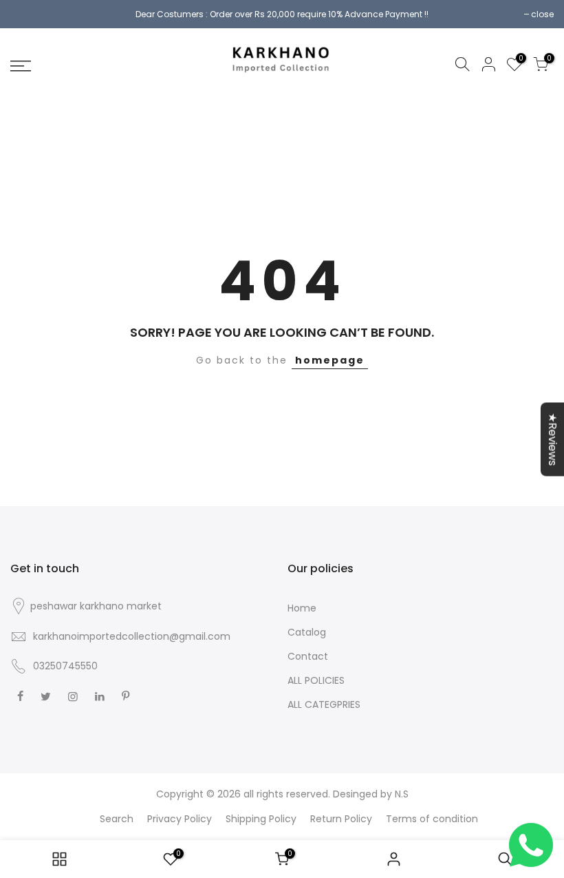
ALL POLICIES (316, 680)
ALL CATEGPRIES (324, 704)
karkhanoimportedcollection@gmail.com (131, 636)
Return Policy (341, 819)
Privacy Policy (179, 819)
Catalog (307, 632)
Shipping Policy (261, 819)
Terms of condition (432, 819)
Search (116, 819)
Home (302, 608)
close (542, 14)
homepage (330, 360)
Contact (308, 656)
